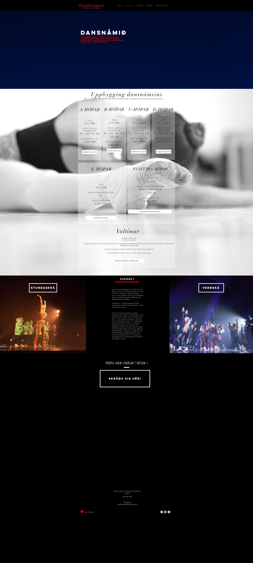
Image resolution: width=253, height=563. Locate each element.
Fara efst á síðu (89, 512)
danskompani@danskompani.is (127, 504)
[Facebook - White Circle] (161, 512)
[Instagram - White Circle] (169, 512)
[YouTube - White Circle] (165, 512)
